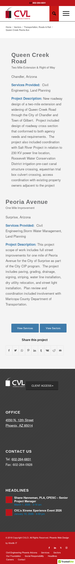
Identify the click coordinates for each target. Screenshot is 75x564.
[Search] (54, 13)
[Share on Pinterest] (28, 350)
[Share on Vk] (47, 350)
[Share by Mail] (60, 350)
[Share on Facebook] (9, 350)
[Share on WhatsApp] (22, 350)
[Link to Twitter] (61, 547)
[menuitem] (21, 552)
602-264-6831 (39, 2)
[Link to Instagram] (66, 547)
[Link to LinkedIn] (55, 547)
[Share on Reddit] (54, 350)
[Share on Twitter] (15, 350)
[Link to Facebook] (49, 547)
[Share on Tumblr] (41, 350)
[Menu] (64, 13)
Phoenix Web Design (59, 537)
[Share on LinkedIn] (35, 350)
